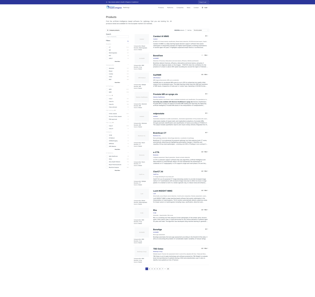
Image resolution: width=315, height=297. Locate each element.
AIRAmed (111, 143)
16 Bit (110, 135)
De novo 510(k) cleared (115, 116)
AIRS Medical (112, 146)
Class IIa (111, 101)
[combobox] (201, 30)
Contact (196, 7)
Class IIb (111, 104)
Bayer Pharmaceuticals (115, 164)
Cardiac (111, 74)
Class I (110, 98)
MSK (110, 79)
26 (168, 269)
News (188, 7)
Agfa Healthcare (113, 156)
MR (110, 50)
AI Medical (112, 138)
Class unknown (113, 107)
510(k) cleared (113, 113)
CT (109, 47)
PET (110, 55)
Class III (111, 128)
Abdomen (111, 68)
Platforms (170, 7)
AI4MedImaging (113, 140)
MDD (110, 89)
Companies (180, 7)
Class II (111, 125)
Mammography (113, 52)
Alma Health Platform (114, 161)
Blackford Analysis (114, 167)
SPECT (111, 58)
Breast (110, 71)
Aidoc (110, 159)
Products (161, 7)
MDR (110, 92)
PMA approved (113, 119)
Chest (110, 76)
